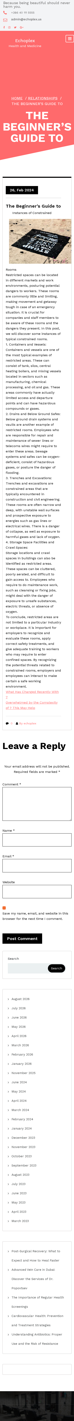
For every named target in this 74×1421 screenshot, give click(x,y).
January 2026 (22, 1064)
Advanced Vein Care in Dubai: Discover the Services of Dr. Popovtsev (33, 1279)
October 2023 (22, 1156)
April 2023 (19, 1212)
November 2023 (23, 1147)
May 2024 (19, 1091)
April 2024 (19, 1101)
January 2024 (22, 1128)
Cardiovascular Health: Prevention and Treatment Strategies (37, 1320)
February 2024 (22, 1119)
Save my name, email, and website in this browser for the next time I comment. (35, 916)
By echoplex (27, 723)
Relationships (43, 98)
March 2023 (20, 1221)
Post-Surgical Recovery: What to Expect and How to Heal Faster (36, 1255)
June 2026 (19, 1017)
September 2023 (24, 1165)
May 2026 (19, 1027)
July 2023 (18, 1184)
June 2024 (19, 1082)
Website (8, 882)
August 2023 (20, 1175)
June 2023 (19, 1193)
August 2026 (21, 999)
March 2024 (20, 1110)
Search (13, 959)
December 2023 (23, 1138)
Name (8, 830)
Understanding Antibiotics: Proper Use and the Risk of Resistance (37, 1339)
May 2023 (18, 1202)
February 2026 (22, 1054)
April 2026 (19, 1036)
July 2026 (19, 1008)
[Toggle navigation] (70, 38)
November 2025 (24, 1073)
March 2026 (20, 1045)
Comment (11, 784)
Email (8, 856)
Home (17, 98)
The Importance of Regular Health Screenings (38, 1302)
